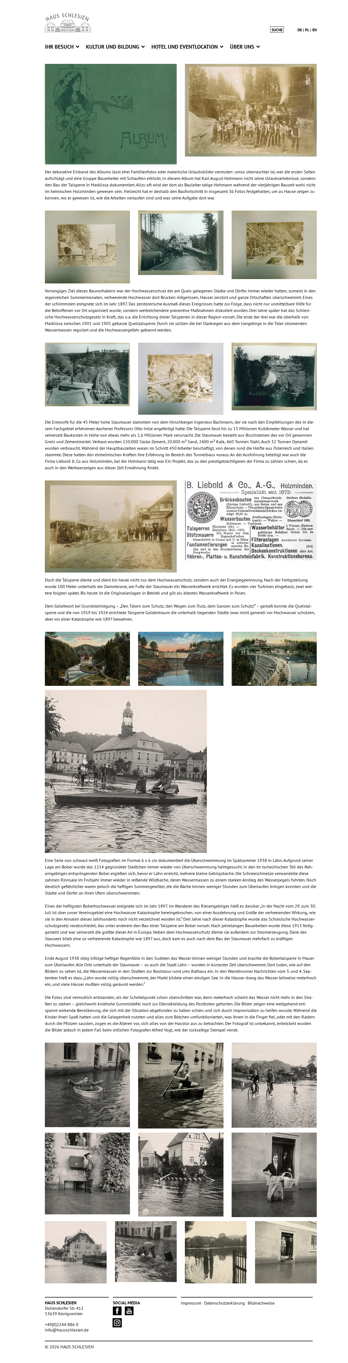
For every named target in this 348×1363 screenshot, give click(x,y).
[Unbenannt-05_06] (274, 659)
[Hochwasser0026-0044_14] (274, 1085)
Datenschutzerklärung (224, 1303)
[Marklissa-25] (87, 374)
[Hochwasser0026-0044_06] (87, 1085)
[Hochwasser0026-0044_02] (274, 1175)
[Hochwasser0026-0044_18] (126, 771)
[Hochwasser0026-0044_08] (146, 1251)
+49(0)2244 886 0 (61, 1324)
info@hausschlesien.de (67, 1330)
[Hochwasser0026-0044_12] (180, 1085)
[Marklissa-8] (180, 243)
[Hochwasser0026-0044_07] (286, 1252)
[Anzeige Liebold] (251, 520)
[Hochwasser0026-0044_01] (87, 1173)
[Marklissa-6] (111, 526)
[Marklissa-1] (111, 114)
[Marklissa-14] (274, 245)
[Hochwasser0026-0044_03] (216, 1252)
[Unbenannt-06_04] (87, 659)
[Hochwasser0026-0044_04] (180, 1175)
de (299, 29)
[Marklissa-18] (274, 376)
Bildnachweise (261, 1303)
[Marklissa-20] (180, 379)
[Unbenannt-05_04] (180, 659)
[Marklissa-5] (251, 110)
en (314, 29)
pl (307, 29)
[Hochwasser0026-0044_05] (76, 1252)
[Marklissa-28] (87, 247)
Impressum (191, 1303)
